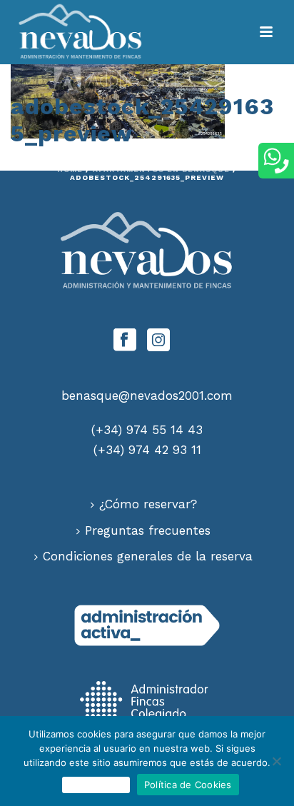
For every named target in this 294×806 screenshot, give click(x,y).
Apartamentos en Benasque (161, 169)
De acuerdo (96, 784)
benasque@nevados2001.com (147, 395)
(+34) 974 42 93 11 (147, 450)
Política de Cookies (188, 784)
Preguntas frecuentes (148, 530)
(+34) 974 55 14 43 (147, 430)
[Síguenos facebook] (124, 340)
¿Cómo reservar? (148, 504)
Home (70, 169)
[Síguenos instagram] (158, 340)
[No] (276, 761)
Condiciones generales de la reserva (148, 556)
